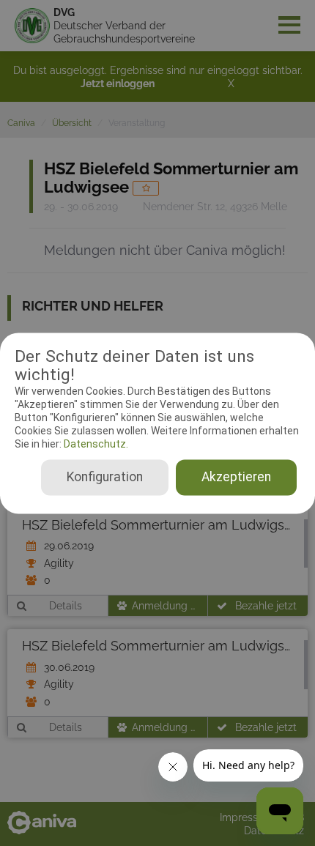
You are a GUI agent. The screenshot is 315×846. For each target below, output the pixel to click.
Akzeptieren (236, 477)
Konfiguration (105, 477)
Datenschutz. (95, 444)
